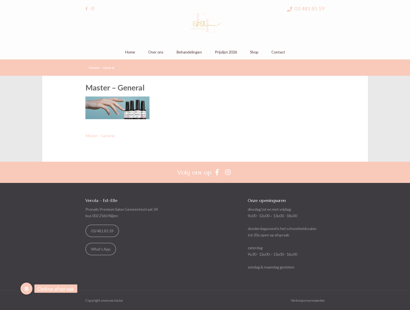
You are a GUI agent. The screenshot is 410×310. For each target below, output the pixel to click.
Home (130, 52)
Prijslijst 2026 (226, 52)
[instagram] (92, 8)
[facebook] (86, 8)
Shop (254, 52)
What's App (100, 249)
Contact (278, 52)
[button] (26, 289)
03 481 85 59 (309, 8)
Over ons (155, 52)
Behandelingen (189, 52)
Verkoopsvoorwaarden (308, 300)
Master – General (99, 135)
